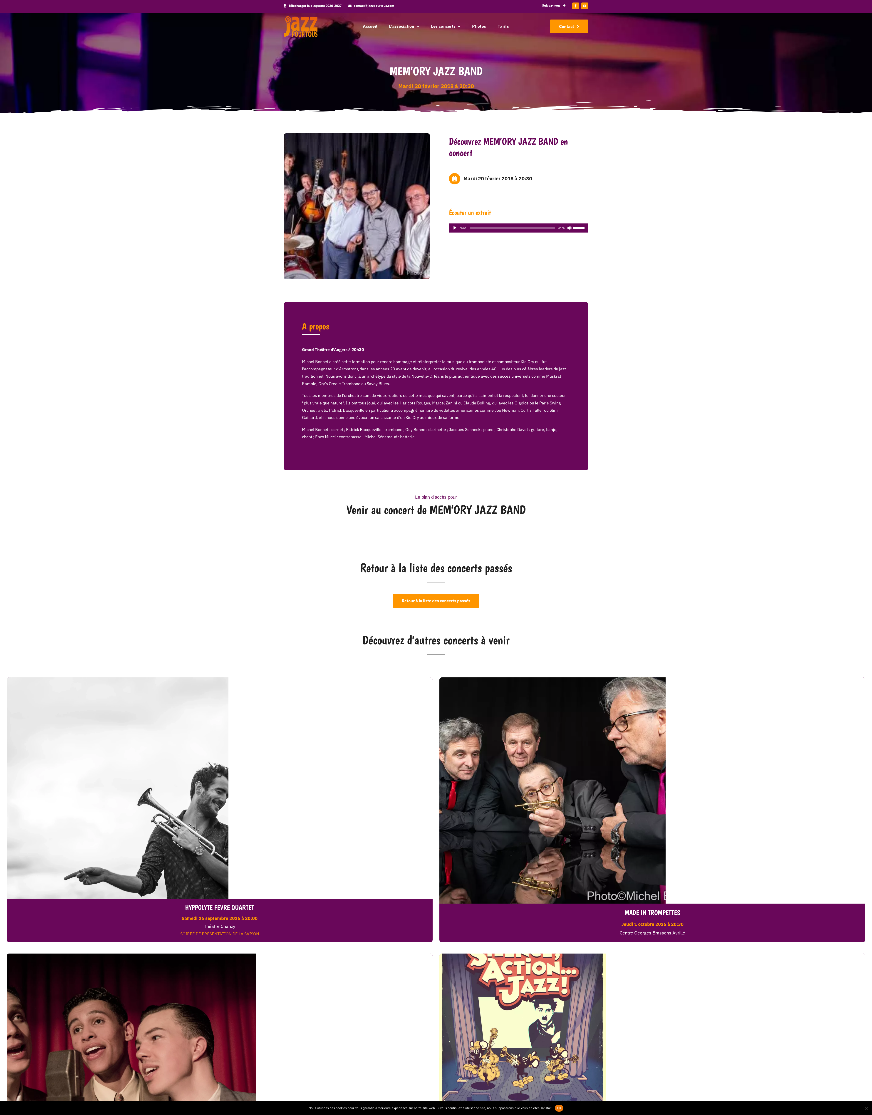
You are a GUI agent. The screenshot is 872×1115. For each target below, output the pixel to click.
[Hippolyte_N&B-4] (117, 679)
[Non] (866, 1108)
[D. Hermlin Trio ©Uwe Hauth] (131, 955)
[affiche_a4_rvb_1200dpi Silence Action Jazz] (522, 955)
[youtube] (584, 5)
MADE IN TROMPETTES (652, 913)
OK (559, 1108)
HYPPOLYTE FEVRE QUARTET (219, 907)
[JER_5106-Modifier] (552, 679)
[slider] (579, 227)
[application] (518, 228)
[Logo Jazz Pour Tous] (301, 18)
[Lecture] (455, 228)
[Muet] (569, 228)
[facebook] (575, 5)
